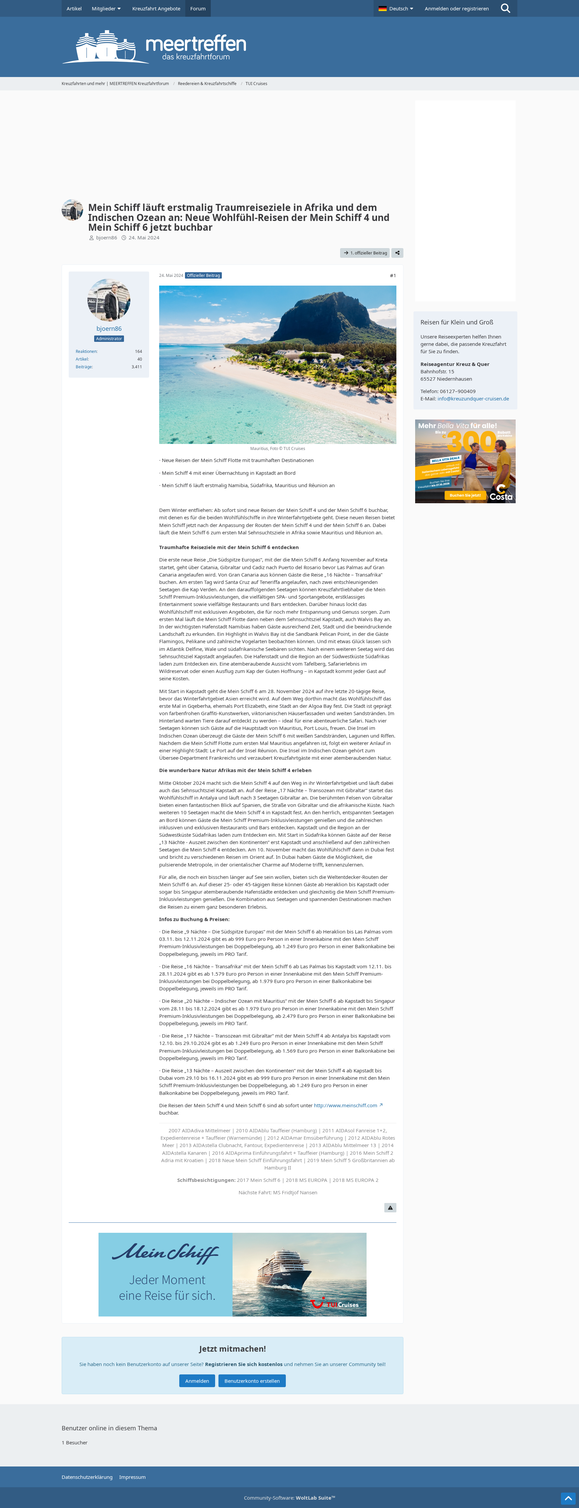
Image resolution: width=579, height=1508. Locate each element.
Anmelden (197, 1380)
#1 (393, 275)
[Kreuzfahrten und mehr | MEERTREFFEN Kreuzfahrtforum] (289, 47)
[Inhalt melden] (390, 1207)
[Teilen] (397, 253)
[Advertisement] (232, 147)
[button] (397, 8)
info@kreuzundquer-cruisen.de (473, 398)
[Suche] (505, 8)
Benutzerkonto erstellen (252, 1380)
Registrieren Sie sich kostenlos (243, 1364)
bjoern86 (106, 237)
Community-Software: (289, 1497)
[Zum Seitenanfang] (568, 1499)
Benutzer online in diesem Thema (109, 1428)
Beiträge (84, 367)
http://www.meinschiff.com (345, 1105)
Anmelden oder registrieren (457, 8)
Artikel (82, 359)
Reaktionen (86, 351)
